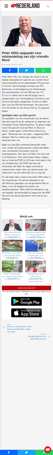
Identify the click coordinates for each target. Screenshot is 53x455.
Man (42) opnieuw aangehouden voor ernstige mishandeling (36, 255)
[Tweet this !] (26, 70)
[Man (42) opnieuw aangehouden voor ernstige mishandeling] (35, 246)
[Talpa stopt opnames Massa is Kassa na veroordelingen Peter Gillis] (12, 225)
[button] (47, 449)
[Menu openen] (6, 5)
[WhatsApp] (43, 70)
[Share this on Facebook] (10, 70)
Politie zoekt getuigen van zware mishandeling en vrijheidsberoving (12, 276)
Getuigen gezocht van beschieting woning (37, 336)
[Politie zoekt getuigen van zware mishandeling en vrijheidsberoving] (12, 266)
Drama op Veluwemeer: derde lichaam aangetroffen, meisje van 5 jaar (19, 328)
